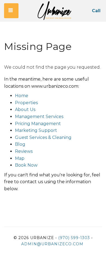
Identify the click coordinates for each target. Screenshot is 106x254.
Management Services (39, 116)
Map (19, 158)
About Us (25, 109)
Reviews (24, 151)
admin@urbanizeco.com (52, 244)
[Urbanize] (54, 10)
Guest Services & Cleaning (43, 137)
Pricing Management (38, 123)
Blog (20, 144)
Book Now (26, 165)
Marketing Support (36, 130)
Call (96, 10)
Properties (26, 102)
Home (21, 95)
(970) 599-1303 (74, 237)
